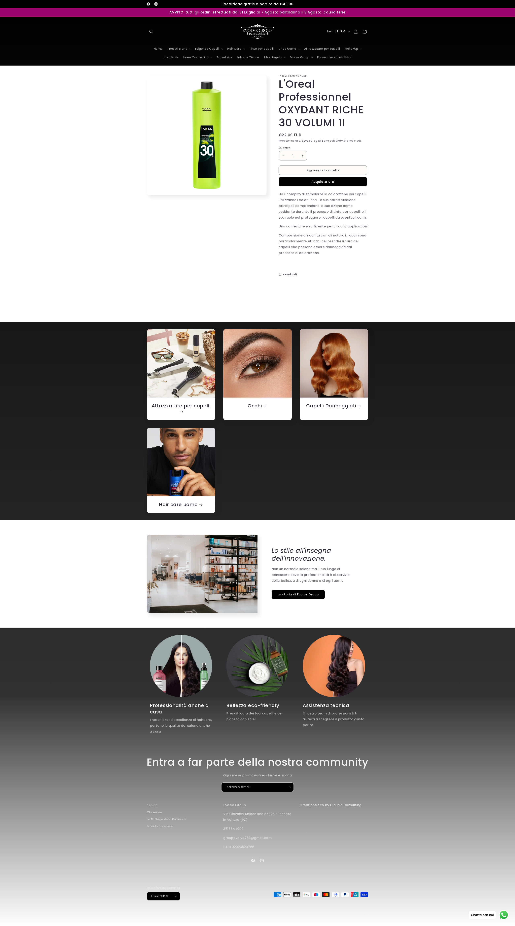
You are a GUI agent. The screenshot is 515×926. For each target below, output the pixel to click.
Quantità (284, 148)
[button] (151, 31)
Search (152, 805)
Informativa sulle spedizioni (350, 910)
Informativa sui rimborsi (234, 910)
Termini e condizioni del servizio (308, 910)
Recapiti (363, 914)
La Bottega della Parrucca (166, 819)
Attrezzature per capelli (181, 406)
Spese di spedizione (315, 140)
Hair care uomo (178, 505)
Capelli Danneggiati (331, 406)
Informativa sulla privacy (269, 910)
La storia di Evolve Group (298, 594)
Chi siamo (154, 812)
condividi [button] (290, 274)
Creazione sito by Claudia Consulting (331, 805)
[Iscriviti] (289, 787)
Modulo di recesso (160, 826)
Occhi (255, 406)
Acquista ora (322, 182)
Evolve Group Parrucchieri (174, 910)
